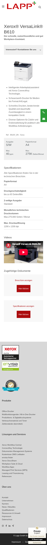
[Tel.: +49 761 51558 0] (43, 112)
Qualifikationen (8, 510)
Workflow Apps (8, 467)
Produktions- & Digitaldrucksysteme (16, 417)
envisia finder (7, 457)
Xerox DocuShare (9, 461)
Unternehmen (7, 501)
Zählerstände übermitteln (12, 424)
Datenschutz (7, 519)
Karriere (5, 504)
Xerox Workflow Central (11, 445)
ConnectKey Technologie (12, 448)
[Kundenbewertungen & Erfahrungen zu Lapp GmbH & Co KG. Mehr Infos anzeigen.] (11, 385)
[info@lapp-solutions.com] (43, 119)
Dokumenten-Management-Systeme (17, 451)
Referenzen (7, 476)
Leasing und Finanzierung (13, 473)
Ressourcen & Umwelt (11, 513)
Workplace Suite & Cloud (12, 464)
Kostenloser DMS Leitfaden (13, 454)
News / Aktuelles (8, 507)
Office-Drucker (8, 411)
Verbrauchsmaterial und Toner (14, 421)
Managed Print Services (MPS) (14, 470)
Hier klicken (24, 288)
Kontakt (5, 497)
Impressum (6, 516)
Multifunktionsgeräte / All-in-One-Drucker (19, 414)
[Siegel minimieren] (44, 529)
